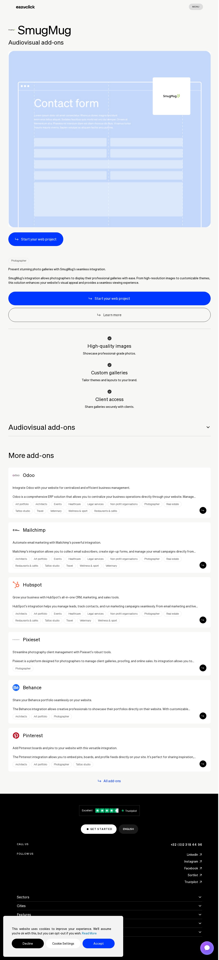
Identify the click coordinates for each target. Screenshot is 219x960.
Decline (28, 943)
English (128, 829)
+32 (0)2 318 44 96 (186, 845)
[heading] (109, 427)
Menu (196, 6)
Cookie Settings (63, 943)
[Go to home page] (25, 7)
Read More (89, 933)
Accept (98, 943)
